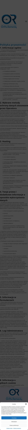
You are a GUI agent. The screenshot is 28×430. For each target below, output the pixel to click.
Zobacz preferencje (14, 425)
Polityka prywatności (17, 428)
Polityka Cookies (9, 428)
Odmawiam (14, 421)
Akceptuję (14, 418)
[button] (26, 404)
